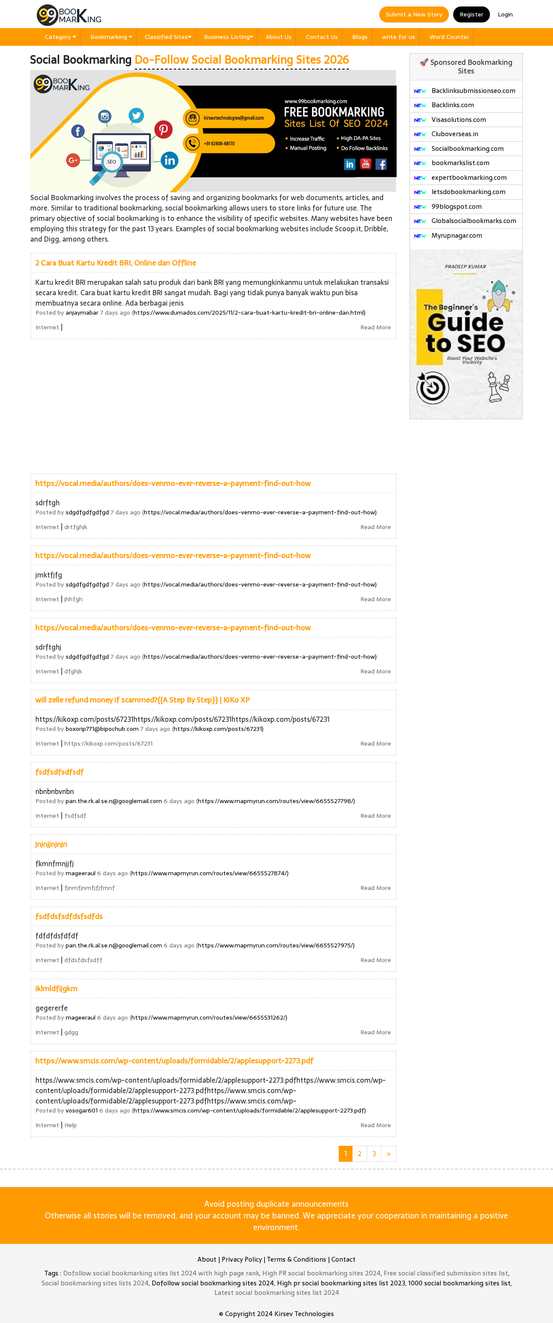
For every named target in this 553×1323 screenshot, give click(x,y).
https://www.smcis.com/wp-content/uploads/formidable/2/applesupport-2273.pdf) (249, 1110)
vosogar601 (82, 1110)
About (206, 1259)
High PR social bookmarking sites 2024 (321, 1273)
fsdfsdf (75, 815)
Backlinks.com (452, 104)
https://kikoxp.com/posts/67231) (219, 728)
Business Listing (227, 36)
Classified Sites (166, 36)
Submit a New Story (414, 14)
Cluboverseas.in (454, 133)
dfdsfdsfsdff (83, 960)
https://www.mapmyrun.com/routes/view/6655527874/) (210, 873)
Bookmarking (109, 36)
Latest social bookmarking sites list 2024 (276, 1292)
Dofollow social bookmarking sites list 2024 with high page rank (161, 1273)
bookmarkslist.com (459, 162)
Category (59, 36)
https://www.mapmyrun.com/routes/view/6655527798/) (276, 801)
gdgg (71, 1032)
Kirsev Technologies (304, 1313)
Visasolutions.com (458, 119)
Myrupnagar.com (456, 235)
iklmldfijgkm (56, 988)
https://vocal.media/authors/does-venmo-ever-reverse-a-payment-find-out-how (173, 483)
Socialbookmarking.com (467, 148)
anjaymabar (82, 312)
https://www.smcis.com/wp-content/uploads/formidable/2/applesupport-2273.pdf (174, 1061)
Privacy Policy (242, 1259)
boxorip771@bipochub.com (102, 728)
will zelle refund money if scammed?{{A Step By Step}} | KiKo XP (142, 700)
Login (505, 14)
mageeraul (80, 873)
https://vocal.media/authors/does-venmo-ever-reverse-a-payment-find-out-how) (260, 512)
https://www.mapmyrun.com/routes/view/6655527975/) (276, 945)
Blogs (360, 36)
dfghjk (73, 671)
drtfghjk (75, 527)
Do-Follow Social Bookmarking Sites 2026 (242, 60)
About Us (279, 36)
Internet (47, 327)
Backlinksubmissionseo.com (472, 90)
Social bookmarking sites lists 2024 (95, 1283)
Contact (343, 1259)
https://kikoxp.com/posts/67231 (108, 743)
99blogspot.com (456, 206)
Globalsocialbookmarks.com (473, 220)
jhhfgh (73, 599)
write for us (398, 36)
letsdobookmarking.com (467, 191)
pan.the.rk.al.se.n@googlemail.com (114, 801)
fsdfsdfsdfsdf (59, 772)
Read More (375, 327)
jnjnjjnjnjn (51, 844)
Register (471, 14)
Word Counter (449, 36)
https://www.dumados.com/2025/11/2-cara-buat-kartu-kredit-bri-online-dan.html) (249, 312)
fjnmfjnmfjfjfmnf (89, 888)
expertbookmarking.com (468, 177)
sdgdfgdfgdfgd (87, 512)
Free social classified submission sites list (446, 1273)
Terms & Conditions (296, 1259)
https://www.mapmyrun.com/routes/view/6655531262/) (209, 1017)
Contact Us (322, 36)
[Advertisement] (213, 406)
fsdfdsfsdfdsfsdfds (69, 916)
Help (70, 1125)
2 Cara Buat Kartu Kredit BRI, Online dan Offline (115, 263)
